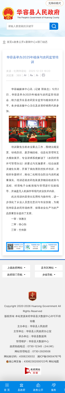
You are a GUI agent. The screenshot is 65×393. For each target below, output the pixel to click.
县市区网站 (47, 267)
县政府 (21, 389)
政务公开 (19, 41)
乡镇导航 (47, 274)
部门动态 (42, 41)
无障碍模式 (54, 3)
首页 (9, 41)
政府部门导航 (15, 274)
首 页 (7, 389)
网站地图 (54, 361)
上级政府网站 (15, 267)
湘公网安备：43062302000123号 (28, 361)
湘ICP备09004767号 (49, 356)
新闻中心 (31, 41)
